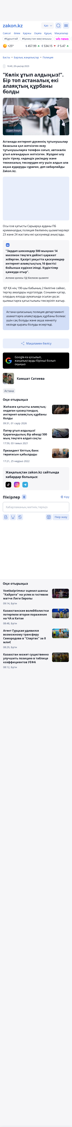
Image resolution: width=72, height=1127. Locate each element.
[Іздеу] (58, 25)
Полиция (48, 57)
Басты (6, 57)
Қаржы (27, 33)
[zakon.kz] (13, 25)
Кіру (66, 496)
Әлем (17, 33)
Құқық (48, 33)
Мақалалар (61, 33)
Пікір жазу (61, 517)
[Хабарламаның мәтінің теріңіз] (36, 507)
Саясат (7, 33)
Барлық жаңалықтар (26, 57)
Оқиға (37, 33)
